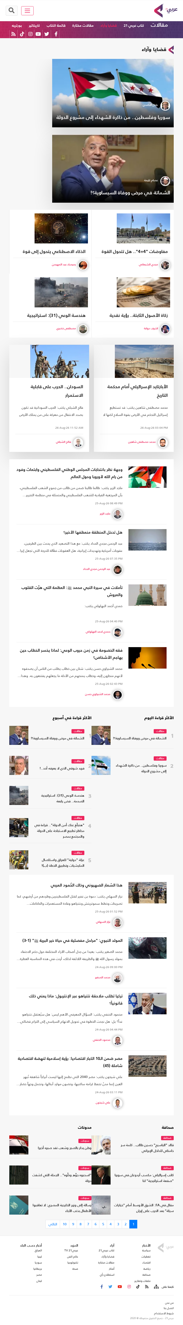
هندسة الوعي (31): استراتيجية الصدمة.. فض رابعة (56, 316)
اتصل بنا (169, 1308)
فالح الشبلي (63, 442)
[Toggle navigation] (27, 10)
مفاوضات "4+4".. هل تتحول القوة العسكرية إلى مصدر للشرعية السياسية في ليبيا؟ (135, 252)
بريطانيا (37, 1269)
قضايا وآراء (109, 25)
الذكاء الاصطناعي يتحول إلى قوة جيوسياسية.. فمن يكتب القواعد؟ (54, 252)
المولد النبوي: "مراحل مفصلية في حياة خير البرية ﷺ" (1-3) (72, 941)
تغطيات (146, 1256)
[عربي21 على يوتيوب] (38, 34)
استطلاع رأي (107, 1275)
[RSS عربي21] (13, 34)
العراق (38, 1250)
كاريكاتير (34, 25)
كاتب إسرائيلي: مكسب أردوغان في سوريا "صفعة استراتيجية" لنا (144, 1178)
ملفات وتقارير (142, 1281)
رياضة (147, 1269)
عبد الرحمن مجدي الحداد (96, 569)
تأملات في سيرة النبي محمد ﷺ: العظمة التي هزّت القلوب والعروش (71, 591)
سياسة (146, 1250)
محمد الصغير (102, 977)
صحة (75, 1269)
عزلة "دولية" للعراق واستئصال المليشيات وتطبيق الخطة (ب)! (62, 863)
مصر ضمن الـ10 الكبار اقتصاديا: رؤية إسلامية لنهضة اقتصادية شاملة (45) (70, 1062)
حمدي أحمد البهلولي (98, 631)
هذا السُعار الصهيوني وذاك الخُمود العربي (86, 885)
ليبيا (39, 1256)
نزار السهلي (103, 922)
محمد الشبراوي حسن (97, 694)
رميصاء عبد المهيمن (64, 264)
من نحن (169, 1303)
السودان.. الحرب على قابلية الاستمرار (57, 391)
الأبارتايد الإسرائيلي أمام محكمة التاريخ (137, 391)
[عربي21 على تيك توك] (22, 34)
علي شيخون (103, 1102)
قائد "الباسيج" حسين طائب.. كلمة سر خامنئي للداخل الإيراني (147, 1148)
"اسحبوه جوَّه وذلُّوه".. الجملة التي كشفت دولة (62, 1178)
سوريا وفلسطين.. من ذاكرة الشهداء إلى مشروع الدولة (113, 117)
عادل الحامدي (150, 105)
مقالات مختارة (83, 25)
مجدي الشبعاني (148, 264)
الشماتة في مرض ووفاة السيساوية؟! (130, 193)
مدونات (85, 1128)
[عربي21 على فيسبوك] (56, 34)
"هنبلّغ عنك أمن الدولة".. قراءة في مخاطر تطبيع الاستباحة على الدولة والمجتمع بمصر (59, 831)
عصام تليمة (151, 180)
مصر (39, 1275)
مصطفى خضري (66, 328)
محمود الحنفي (101, 1040)
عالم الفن (72, 1256)
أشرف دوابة (151, 328)
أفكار (111, 1269)
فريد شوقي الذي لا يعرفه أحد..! (62, 768)
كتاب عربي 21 (134, 25)
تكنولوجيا (72, 1262)
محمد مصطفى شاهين (142, 442)
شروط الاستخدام (164, 1313)
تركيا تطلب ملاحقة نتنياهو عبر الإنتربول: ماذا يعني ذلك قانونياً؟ (75, 999)
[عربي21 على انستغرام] (30, 34)
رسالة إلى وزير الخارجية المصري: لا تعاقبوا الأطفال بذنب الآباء (62, 1208)
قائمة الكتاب (56, 25)
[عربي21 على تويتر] (46, 34)
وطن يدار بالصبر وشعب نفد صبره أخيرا (65, 1148)
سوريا (38, 1262)
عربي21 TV (71, 1250)
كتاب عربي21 (106, 1250)
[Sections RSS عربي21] (156, 1286)
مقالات (159, 25)
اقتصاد (146, 1262)
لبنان (39, 1281)
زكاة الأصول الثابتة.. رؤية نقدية (139, 315)
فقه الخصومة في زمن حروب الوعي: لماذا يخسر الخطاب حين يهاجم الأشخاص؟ (71, 654)
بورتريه (17, 25)
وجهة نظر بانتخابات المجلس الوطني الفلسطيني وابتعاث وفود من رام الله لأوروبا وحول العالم (69, 473)
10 (64, 1224)
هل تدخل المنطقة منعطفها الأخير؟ (92, 533)
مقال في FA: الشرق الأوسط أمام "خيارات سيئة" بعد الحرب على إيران (144, 1208)
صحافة (168, 1128)
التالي (53, 1224)
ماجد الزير (105, 513)
